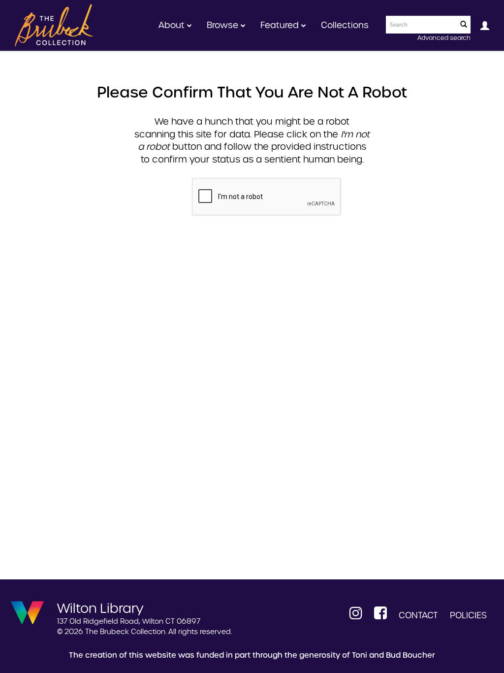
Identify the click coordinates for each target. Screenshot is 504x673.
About (172, 25)
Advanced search (444, 37)
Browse (224, 25)
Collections (345, 25)
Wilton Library (100, 607)
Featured (280, 25)
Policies (468, 615)
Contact (418, 615)
